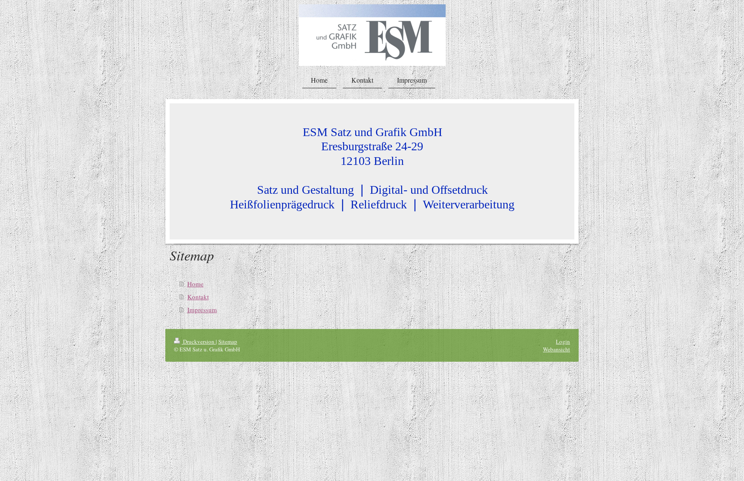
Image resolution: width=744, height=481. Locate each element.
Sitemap (227, 341)
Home (195, 283)
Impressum (202, 309)
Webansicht (556, 349)
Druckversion (199, 341)
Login (563, 341)
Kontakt (198, 296)
